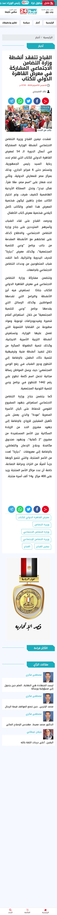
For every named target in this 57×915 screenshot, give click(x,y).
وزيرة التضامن (41, 524)
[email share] (11, 101)
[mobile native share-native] (45, 101)
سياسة (26, 23)
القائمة (27, 912)
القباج (27, 546)
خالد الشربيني (40, 91)
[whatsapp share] (20, 101)
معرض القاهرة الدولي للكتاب (33, 517)
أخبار (38, 23)
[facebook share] (36, 101)
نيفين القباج (42, 546)
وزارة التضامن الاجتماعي (36, 532)
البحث (10, 912)
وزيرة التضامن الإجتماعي (36, 539)
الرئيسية (45, 912)
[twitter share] (28, 101)
